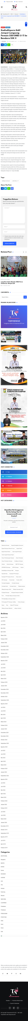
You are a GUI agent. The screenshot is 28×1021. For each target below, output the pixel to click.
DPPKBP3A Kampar (6, 567)
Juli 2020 (3, 811)
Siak (2, 931)
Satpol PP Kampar (14, 605)
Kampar (17, 570)
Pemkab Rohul (13, 586)
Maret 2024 (3, 721)
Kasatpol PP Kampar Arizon (8, 576)
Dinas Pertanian (19, 558)
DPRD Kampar (15, 567)
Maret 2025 (3, 678)
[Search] (26, 7)
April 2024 (3, 718)
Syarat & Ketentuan (14, 1003)
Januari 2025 (4, 685)
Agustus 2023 (4, 747)
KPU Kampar (4, 580)
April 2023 (3, 761)
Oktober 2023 (4, 739)
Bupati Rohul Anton (6, 551)
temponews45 (12, 1014)
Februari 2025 (4, 682)
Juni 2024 (3, 711)
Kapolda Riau (4, 573)
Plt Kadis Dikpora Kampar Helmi (13, 595)
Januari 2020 (4, 822)
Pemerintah (11, 580)
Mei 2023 (3, 757)
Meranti (2, 895)
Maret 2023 (3, 765)
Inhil (2, 881)
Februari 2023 (4, 768)
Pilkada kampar (21, 586)
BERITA (2, 279)
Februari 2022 (4, 801)
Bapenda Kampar (5, 545)
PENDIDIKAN (4, 913)
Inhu (2, 884)
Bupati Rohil (19, 548)
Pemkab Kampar (15, 583)
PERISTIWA (3, 917)
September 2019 (5, 833)
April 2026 (3, 631)
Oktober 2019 (4, 829)
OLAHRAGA (3, 902)
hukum (22, 567)
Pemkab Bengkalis (6, 583)
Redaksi (4, 41)
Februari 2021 (4, 808)
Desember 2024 (5, 689)
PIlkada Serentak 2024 (18, 589)
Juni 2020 (3, 815)
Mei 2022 (3, 790)
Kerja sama (18, 576)
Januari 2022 (4, 804)
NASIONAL (3, 899)
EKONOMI (3, 874)
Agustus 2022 (4, 779)
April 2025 (3, 675)
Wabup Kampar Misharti (7, 608)
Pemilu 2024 (19, 580)
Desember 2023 (5, 732)
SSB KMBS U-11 (15, 180)
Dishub (3, 564)
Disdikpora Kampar (6, 180)
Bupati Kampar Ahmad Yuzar (8, 548)
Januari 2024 (4, 729)
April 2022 (3, 793)
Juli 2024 (3, 707)
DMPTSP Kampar (19, 564)
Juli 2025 (3, 664)
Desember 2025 (5, 646)
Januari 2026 (4, 642)
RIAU (2, 920)
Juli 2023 (3, 750)
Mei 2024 (3, 714)
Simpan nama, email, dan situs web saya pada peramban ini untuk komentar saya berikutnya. (14, 238)
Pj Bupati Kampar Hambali (17, 592)
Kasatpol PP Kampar (14, 573)
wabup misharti (17, 608)
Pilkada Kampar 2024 (6, 589)
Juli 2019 (3, 840)
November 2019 (4, 826)
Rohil (2, 924)
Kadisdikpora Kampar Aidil (7, 570)
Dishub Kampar (10, 564)
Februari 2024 (4, 725)
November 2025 (4, 649)
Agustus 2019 (4, 837)
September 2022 (5, 775)
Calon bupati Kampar (17, 551)
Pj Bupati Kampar (5, 592)
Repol (3, 605)
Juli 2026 (3, 621)
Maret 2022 (3, 797)
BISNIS (2, 866)
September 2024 (5, 700)
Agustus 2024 (4, 703)
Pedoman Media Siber (17, 1000)
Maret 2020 (3, 819)
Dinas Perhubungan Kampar (8, 558)
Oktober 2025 (4, 653)
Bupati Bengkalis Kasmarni (17, 545)
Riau (7, 605)
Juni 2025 (3, 667)
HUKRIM (3, 877)
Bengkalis (3, 859)
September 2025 (5, 657)
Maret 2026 (3, 635)
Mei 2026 (3, 628)
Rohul (2, 928)
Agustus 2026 (4, 617)
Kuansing (3, 892)
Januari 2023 (4, 772)
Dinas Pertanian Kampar (7, 561)
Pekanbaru (3, 906)
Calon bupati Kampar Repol (8, 554)
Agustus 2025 (4, 660)
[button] (23, 252)
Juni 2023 (3, 754)
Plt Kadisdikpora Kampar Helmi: (9, 598)
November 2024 (4, 693)
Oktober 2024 (4, 696)
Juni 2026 (3, 624)
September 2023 (5, 743)
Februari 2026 (4, 639)
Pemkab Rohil (5, 586)
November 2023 (4, 736)
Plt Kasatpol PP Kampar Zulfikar (9, 602)
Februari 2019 (4, 847)
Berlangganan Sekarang (14, 532)
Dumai (2, 870)
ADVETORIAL (4, 856)
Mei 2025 (3, 671)
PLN (3, 595)
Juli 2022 (3, 783)
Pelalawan (7, 279)
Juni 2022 (3, 786)
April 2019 (3, 844)
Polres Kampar (21, 602)
